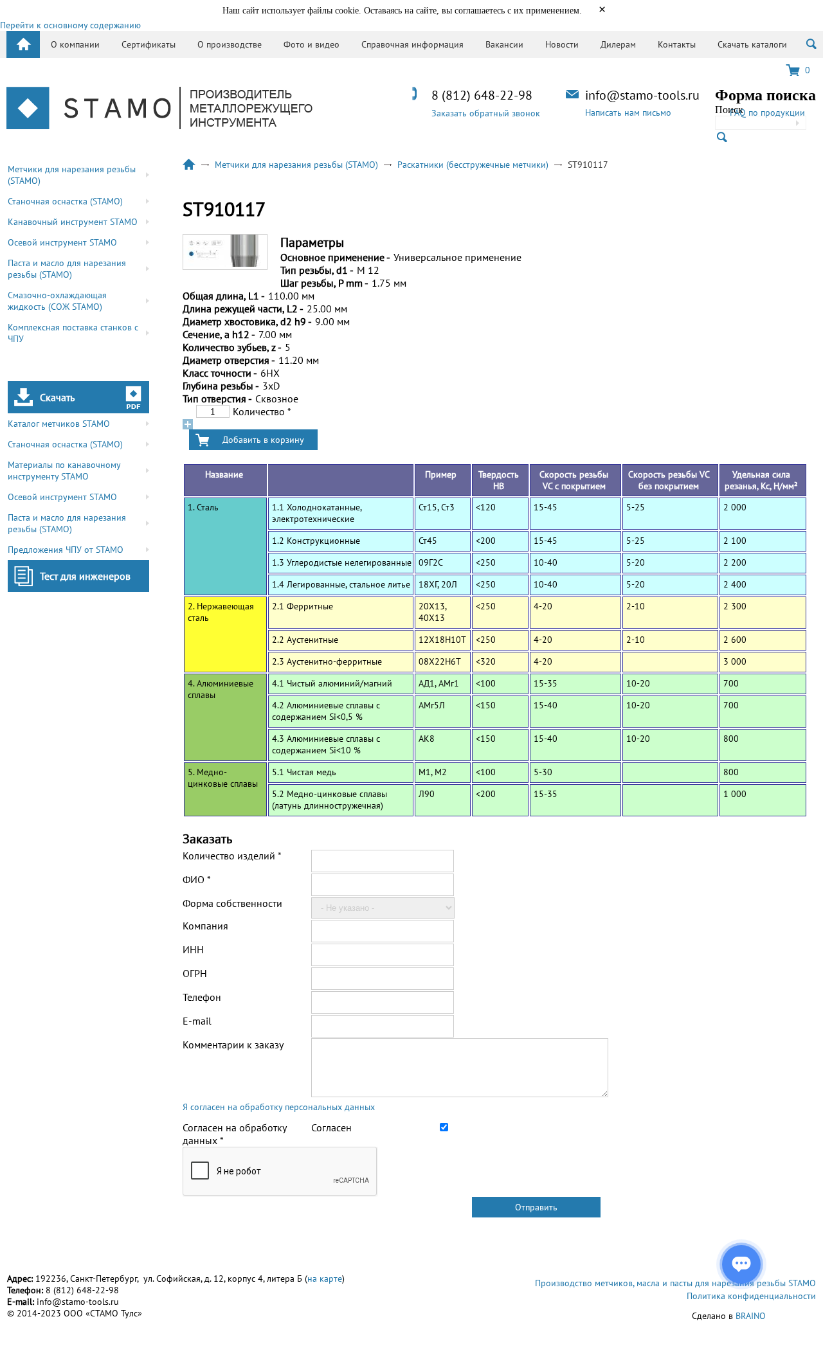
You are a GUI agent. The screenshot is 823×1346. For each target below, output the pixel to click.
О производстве (229, 44)
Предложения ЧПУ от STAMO (65, 549)
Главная (189, 164)
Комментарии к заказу (233, 1044)
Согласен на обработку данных (234, 1134)
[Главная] (159, 109)
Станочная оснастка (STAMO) (65, 201)
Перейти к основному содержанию (70, 25)
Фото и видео (311, 44)
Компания (205, 925)
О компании (75, 44)
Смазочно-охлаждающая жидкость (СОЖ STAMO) (57, 300)
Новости (562, 44)
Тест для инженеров (85, 576)
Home (23, 44)
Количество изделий (232, 855)
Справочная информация (412, 44)
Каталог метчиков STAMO (59, 423)
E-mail (197, 1020)
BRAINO (751, 1316)
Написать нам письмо (628, 112)
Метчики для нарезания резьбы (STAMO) (72, 174)
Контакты (677, 44)
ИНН (193, 949)
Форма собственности (232, 903)
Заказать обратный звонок (485, 113)
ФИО (197, 879)
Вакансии (504, 44)
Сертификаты (149, 44)
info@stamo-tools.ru (642, 95)
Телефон (202, 997)
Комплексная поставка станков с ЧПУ (73, 333)
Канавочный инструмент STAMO (73, 222)
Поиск (729, 109)
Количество (262, 411)
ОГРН (195, 973)
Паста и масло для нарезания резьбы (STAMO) (67, 268)
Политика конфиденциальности (751, 1296)
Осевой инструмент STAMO (62, 242)
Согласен (331, 1127)
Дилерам (618, 44)
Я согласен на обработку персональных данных (279, 1107)
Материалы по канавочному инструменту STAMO (64, 470)
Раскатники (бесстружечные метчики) (472, 164)
